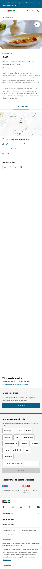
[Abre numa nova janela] (10, 167)
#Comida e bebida (8, 381)
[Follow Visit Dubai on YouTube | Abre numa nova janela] (38, 507)
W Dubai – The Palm (12, 212)
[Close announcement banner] (39, 3)
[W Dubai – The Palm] (21, 193)
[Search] (28, 11)
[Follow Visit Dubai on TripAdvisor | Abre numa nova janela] (21, 507)
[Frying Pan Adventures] (21, 240)
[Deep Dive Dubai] (21, 287)
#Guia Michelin (24, 381)
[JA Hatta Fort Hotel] (21, 334)
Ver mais (21, 370)
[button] (8, 565)
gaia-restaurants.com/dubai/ (15, 144)
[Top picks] (33, 11)
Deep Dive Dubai (11, 306)
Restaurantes (9, 17)
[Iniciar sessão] (38, 11)
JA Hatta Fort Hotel (12, 353)
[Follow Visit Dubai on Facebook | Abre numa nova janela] (3, 507)
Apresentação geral (21, 106)
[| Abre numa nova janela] (12, 507)
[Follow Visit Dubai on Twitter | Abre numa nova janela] (30, 507)
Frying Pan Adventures (13, 259)
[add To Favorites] (37, 24)
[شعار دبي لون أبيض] (8, 502)
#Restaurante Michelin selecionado (15, 384)
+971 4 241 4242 (11, 149)
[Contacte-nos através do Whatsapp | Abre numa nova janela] (4, 167)
